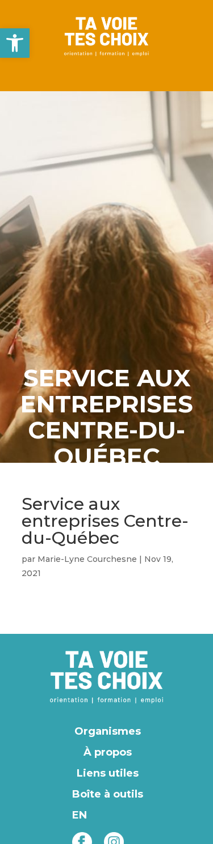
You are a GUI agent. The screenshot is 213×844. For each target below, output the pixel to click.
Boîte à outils (107, 794)
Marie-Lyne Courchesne (87, 559)
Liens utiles (108, 773)
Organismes (107, 731)
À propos (107, 752)
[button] (15, 43)
